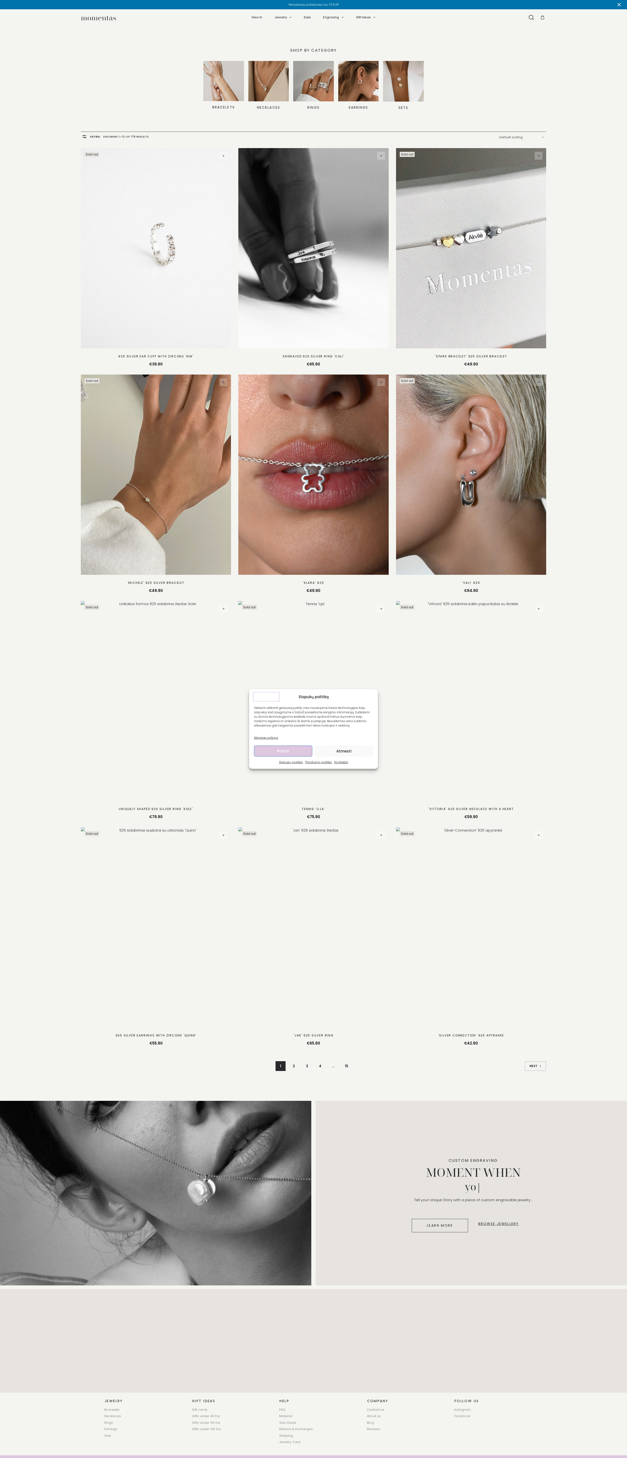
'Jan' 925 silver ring (313, 1035)
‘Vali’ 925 (471, 583)
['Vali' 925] (471, 475)
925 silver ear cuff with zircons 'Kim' (155, 356)
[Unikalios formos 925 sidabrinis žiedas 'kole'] (156, 701)
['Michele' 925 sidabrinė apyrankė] (156, 475)
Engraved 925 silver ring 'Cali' (313, 356)
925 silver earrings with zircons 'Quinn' (156, 1035)
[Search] (531, 17)
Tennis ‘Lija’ (313, 809)
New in (257, 17)
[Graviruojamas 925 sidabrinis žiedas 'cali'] (313, 248)
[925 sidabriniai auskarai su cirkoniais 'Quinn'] (156, 927)
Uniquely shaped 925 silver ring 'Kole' (156, 809)
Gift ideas (363, 17)
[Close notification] (619, 5)
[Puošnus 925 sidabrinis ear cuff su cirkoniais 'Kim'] (156, 248)
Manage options (266, 738)
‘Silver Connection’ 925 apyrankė (471, 1035)
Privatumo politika (318, 762)
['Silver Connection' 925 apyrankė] (471, 927)
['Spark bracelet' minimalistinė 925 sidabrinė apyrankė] (471, 248)
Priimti (283, 750)
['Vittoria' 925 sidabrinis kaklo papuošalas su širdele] (471, 701)
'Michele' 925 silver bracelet (156, 583)
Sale (307, 17)
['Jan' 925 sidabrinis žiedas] (313, 927)
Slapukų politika (291, 762)
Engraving (331, 17)
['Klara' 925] (313, 475)
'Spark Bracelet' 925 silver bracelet (471, 356)
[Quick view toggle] (223, 156)
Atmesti (343, 750)
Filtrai (95, 137)
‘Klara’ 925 (313, 583)
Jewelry (281, 17)
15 (346, 1066)
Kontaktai (341, 762)
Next (533, 1066)
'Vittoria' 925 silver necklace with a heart (471, 809)
